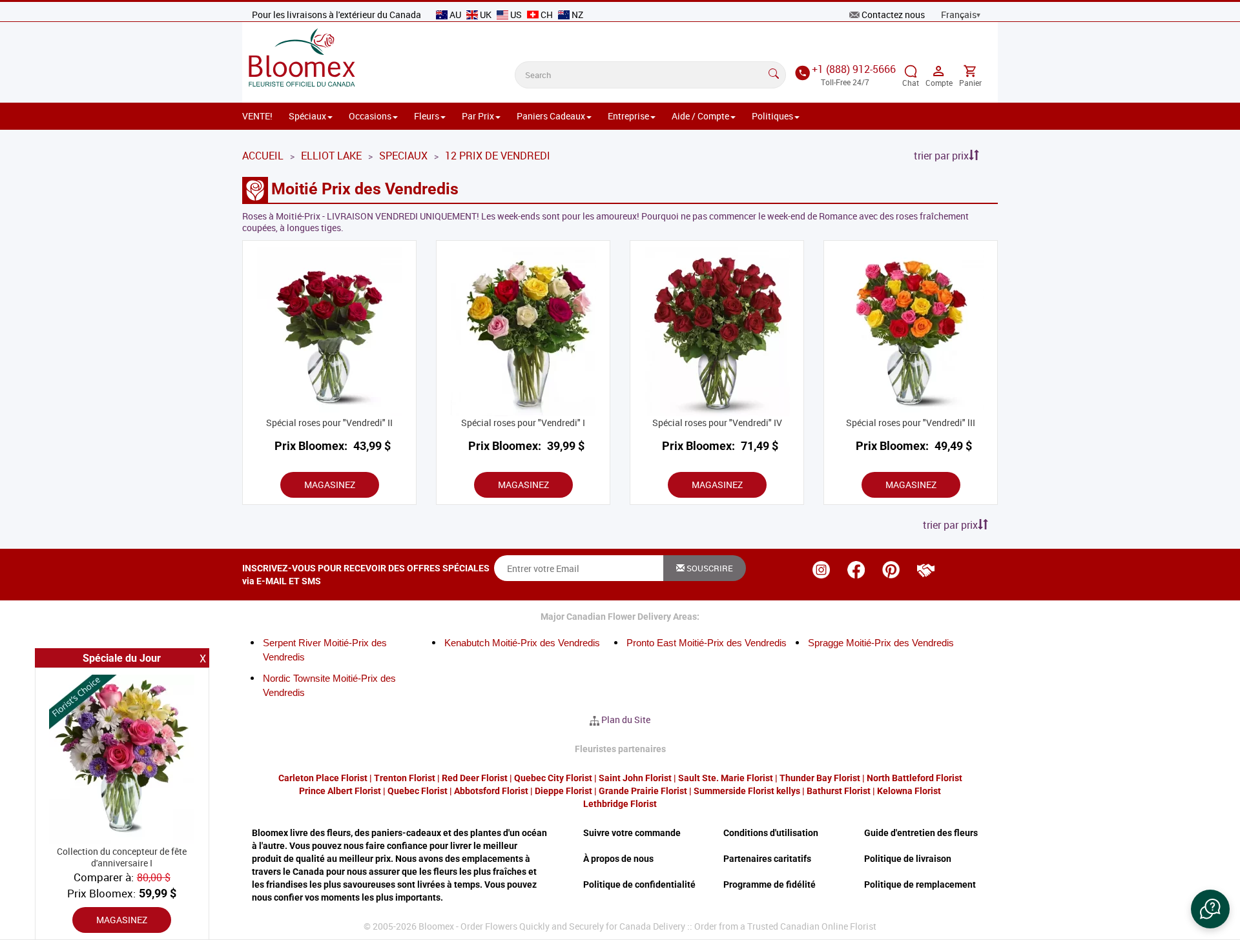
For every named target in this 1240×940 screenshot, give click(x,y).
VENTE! (257, 116)
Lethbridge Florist (620, 804)
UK (485, 14)
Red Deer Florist (475, 778)
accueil (263, 155)
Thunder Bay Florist (820, 778)
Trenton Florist (404, 778)
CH (547, 14)
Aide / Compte (700, 116)
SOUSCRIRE (709, 568)
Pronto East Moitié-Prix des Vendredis (706, 642)
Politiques (772, 116)
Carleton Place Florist (322, 778)
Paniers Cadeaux (551, 116)
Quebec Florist (418, 791)
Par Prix (478, 116)
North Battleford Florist (914, 778)
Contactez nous (893, 14)
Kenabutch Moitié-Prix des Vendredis (522, 642)
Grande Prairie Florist (643, 791)
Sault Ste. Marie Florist (725, 778)
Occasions (370, 116)
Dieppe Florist (563, 791)
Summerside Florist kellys (747, 791)
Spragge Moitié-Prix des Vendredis (881, 642)
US (516, 14)
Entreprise (628, 116)
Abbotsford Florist (491, 791)
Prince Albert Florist (340, 791)
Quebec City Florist (553, 778)
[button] (1210, 909)
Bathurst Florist (839, 791)
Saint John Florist (635, 778)
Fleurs (426, 116)
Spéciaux (307, 116)
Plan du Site (625, 719)
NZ (576, 14)
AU (455, 14)
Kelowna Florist (909, 791)
